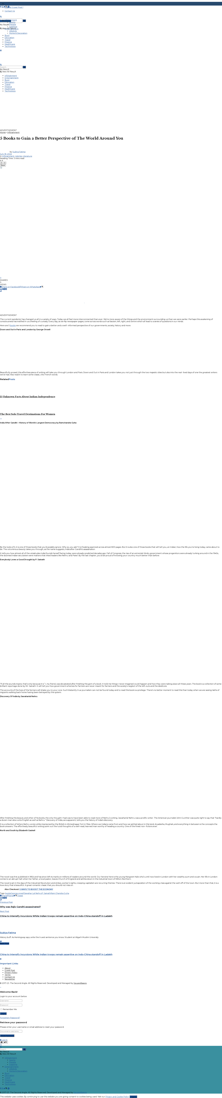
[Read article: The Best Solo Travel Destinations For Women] (111, 405)
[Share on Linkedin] (1, 289)
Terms (7, 975)
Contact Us (10, 977)
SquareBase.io (80, 983)
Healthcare (10, 44)
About (8, 968)
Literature (27, 156)
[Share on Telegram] (4, 289)
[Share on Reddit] (6, 289)
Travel (7, 40)
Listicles (18, 156)
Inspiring (13, 27)
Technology (10, 46)
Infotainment (11, 20)
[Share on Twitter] (41, 287)
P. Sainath (46, 893)
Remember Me (10, 1009)
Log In (4, 1040)
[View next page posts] (1, 419)
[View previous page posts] (0, 419)
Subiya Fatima (18, 152)
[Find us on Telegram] (8, 7)
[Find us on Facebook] (1, 7)
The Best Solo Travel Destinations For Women (27, 414)
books (13, 325)
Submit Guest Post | (14, 7)
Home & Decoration (18, 33)
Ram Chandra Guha (60, 893)
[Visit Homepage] (17, 19)
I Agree (133, 1097)
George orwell (17, 893)
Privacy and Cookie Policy (117, 1097)
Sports (12, 22)
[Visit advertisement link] (69, 128)
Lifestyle (13, 31)
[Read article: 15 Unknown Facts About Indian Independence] (111, 388)
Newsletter (10, 979)
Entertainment (11, 29)
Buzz (7, 35)
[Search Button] (24, 20)
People (12, 24)
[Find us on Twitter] (6, 7)
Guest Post (10, 970)
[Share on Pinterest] (2, 289)
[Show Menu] (1, 50)
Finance (8, 42)
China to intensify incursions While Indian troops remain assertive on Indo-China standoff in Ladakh (56, 954)
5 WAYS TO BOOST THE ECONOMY (36, 889)
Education (9, 38)
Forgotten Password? (10, 1018)
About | (8, 4)
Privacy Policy (11, 972)
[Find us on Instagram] (3, 7)
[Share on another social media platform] (1, 291)
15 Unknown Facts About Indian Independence (27, 396)
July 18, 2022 (6, 154)
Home (3, 132)
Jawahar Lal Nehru (33, 893)
